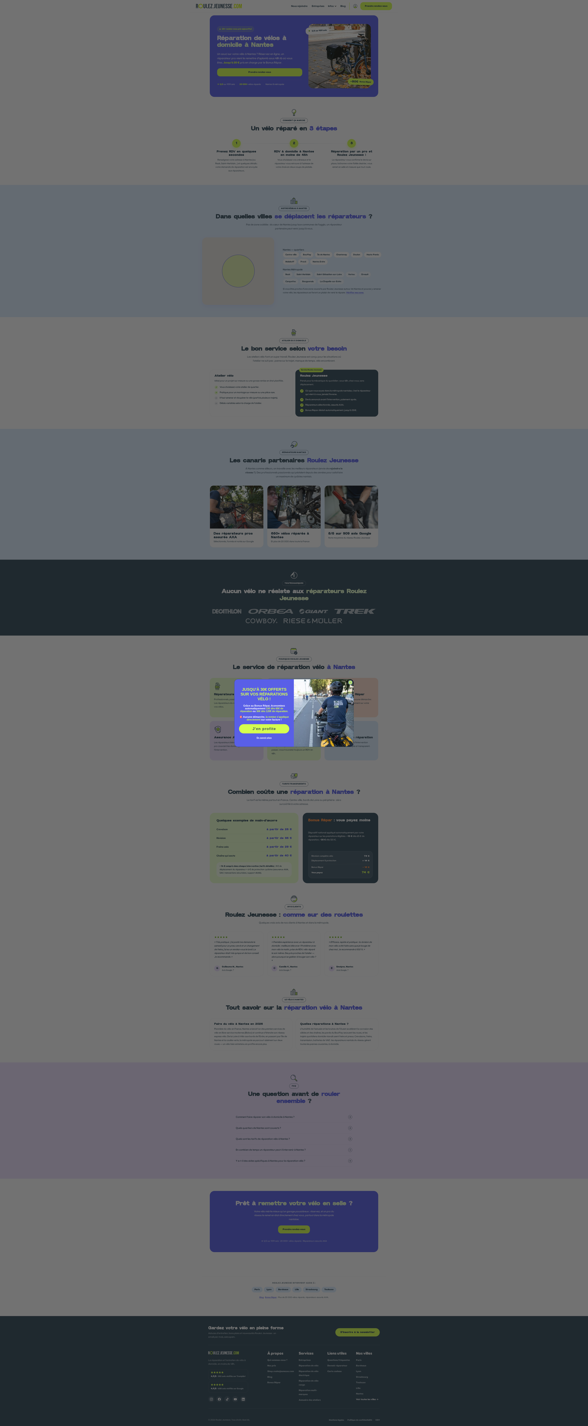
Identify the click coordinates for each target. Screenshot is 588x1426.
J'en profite (264, 729)
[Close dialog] (350, 682)
